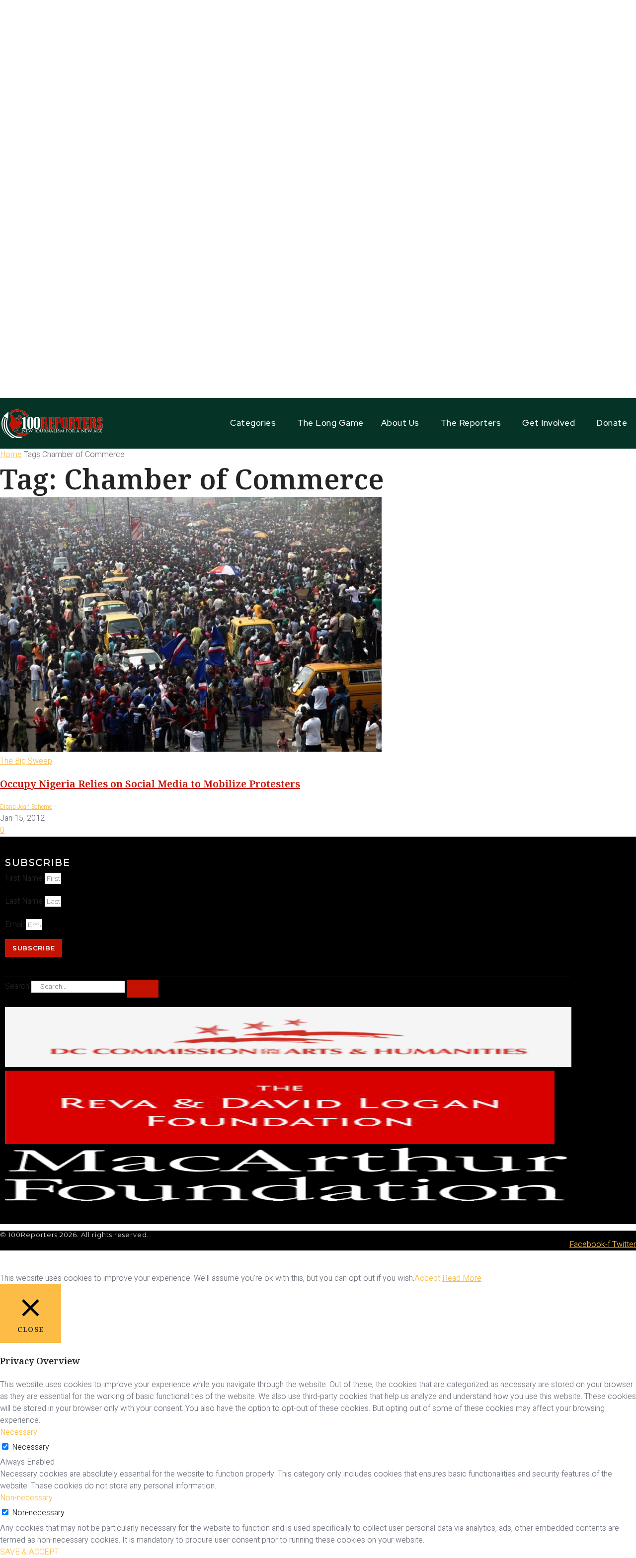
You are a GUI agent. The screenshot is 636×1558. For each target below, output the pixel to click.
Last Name (25, 901)
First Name (25, 878)
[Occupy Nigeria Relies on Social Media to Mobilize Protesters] (191, 749)
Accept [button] (427, 1278)
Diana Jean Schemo (26, 806)
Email (15, 925)
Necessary (30, 1447)
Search (17, 986)
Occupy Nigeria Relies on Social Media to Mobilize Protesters (150, 783)
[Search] (143, 989)
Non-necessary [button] (26, 1498)
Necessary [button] (18, 1432)
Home (11, 455)
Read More (461, 1278)
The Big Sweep (26, 761)
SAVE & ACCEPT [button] (29, 1552)
